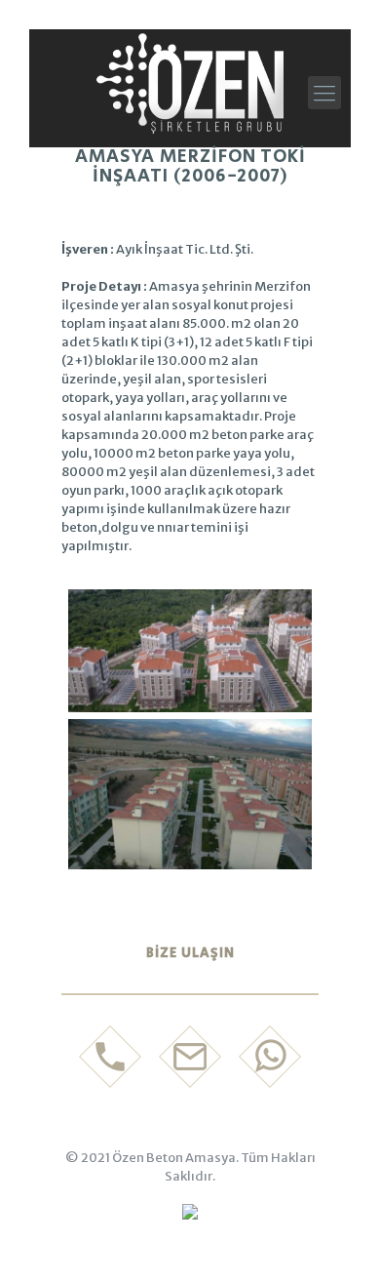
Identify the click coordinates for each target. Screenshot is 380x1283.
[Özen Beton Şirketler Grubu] (190, 83)
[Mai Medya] (190, 1215)
